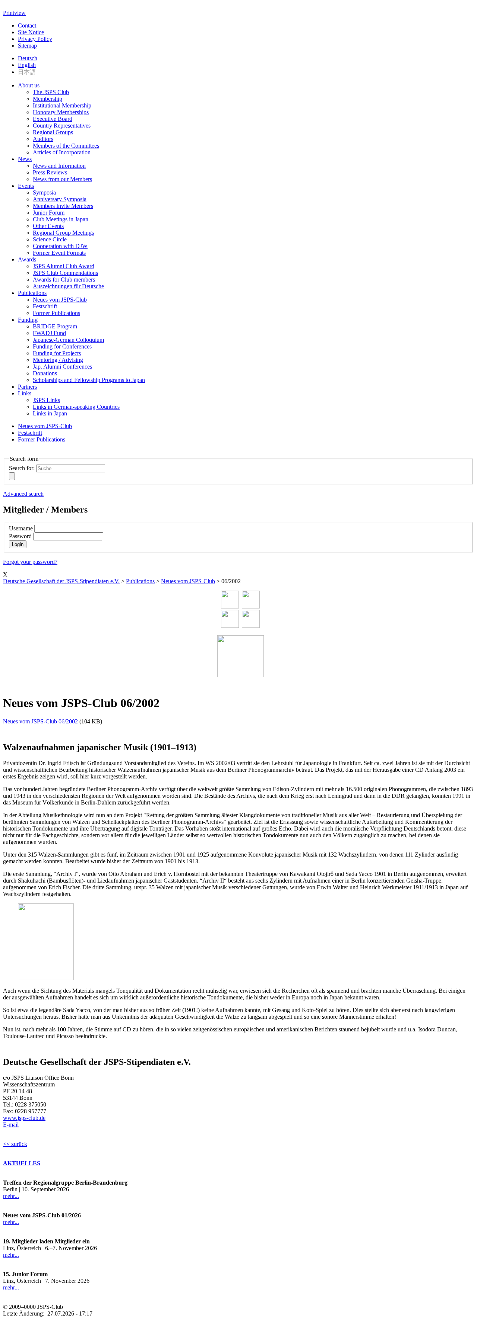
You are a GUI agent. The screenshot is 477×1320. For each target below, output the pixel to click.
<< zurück (15, 1144)
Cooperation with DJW (60, 246)
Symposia (44, 192)
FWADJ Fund (49, 333)
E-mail (11, 1124)
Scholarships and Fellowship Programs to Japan (89, 380)
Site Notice (31, 32)
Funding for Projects (57, 353)
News (25, 159)
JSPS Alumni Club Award (63, 266)
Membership (47, 99)
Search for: (22, 468)
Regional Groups (53, 132)
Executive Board (52, 119)
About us (29, 85)
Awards (27, 259)
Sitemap (27, 45)
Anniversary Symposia (59, 199)
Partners (27, 386)
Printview (14, 13)
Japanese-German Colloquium (68, 340)
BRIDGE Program (55, 326)
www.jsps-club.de (24, 1118)
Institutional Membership (62, 105)
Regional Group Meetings (63, 232)
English (27, 65)
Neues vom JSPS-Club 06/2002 (40, 721)
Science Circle (50, 239)
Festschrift (45, 306)
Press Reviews (50, 172)
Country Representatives (62, 125)
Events (26, 186)
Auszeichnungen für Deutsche (68, 286)
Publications (32, 293)
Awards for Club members (64, 279)
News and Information (59, 166)
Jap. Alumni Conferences (62, 366)
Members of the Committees (66, 145)
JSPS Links (46, 400)
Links (24, 393)
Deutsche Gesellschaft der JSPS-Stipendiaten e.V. (61, 581)
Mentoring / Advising (58, 360)
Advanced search (23, 494)
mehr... (11, 1196)
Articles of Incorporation (62, 152)
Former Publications (56, 313)
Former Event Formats (59, 253)
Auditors (43, 139)
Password (20, 536)
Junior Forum (48, 212)
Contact (27, 25)
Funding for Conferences (62, 346)
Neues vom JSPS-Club (60, 299)
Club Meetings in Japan (60, 219)
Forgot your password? (30, 562)
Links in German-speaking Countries (76, 407)
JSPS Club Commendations (65, 273)
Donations (45, 373)
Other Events (48, 226)
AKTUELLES (21, 1163)
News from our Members (62, 179)
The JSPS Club (51, 92)
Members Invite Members (63, 206)
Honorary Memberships (61, 112)
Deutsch (27, 58)
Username (21, 528)
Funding (28, 320)
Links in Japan (50, 413)
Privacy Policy (35, 39)
